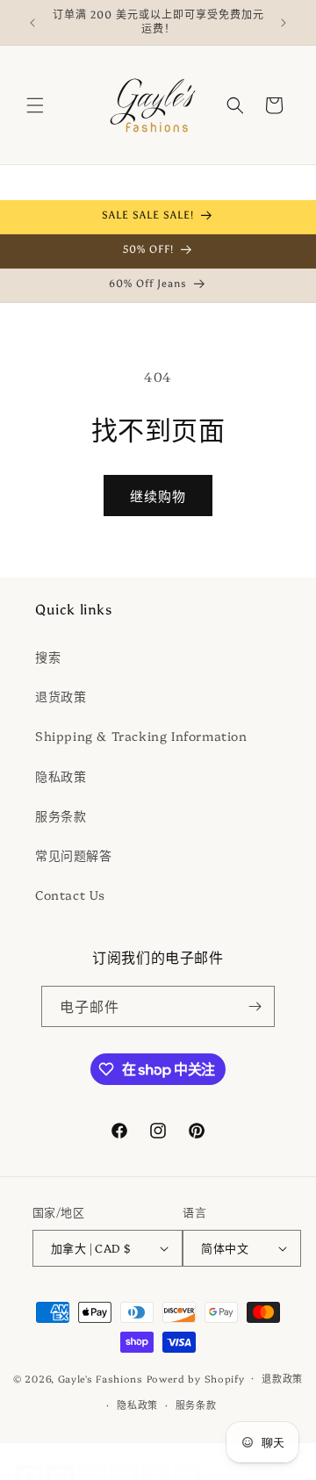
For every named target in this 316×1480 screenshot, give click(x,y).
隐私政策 (60, 776)
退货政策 (60, 696)
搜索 (48, 656)
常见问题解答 (73, 855)
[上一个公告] (32, 23)
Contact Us (70, 894)
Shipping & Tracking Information (141, 735)
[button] (35, 105)
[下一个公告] (283, 23)
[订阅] (254, 1006)
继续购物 (158, 495)
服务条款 (60, 815)
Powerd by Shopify (196, 1377)
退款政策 (282, 1378)
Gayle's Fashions (100, 1377)
